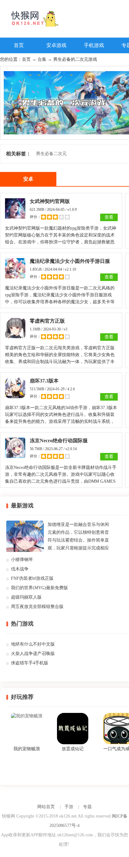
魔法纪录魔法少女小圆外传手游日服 (70, 261)
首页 (19, 45)
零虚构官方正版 (47, 321)
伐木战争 (19, 569)
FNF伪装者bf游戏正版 (32, 578)
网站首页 (46, 806)
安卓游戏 (56, 45)
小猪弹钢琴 (22, 559)
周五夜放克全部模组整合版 (37, 606)
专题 (87, 806)
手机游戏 (94, 45)
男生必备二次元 (51, 153)
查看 (109, 217)
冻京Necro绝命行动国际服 (59, 440)
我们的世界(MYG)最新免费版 (39, 587)
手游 (68, 806)
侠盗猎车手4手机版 (29, 663)
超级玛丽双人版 (26, 597)
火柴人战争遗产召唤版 (33, 653)
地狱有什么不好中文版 (33, 644)
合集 (42, 59)
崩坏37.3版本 (44, 380)
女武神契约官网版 (50, 201)
